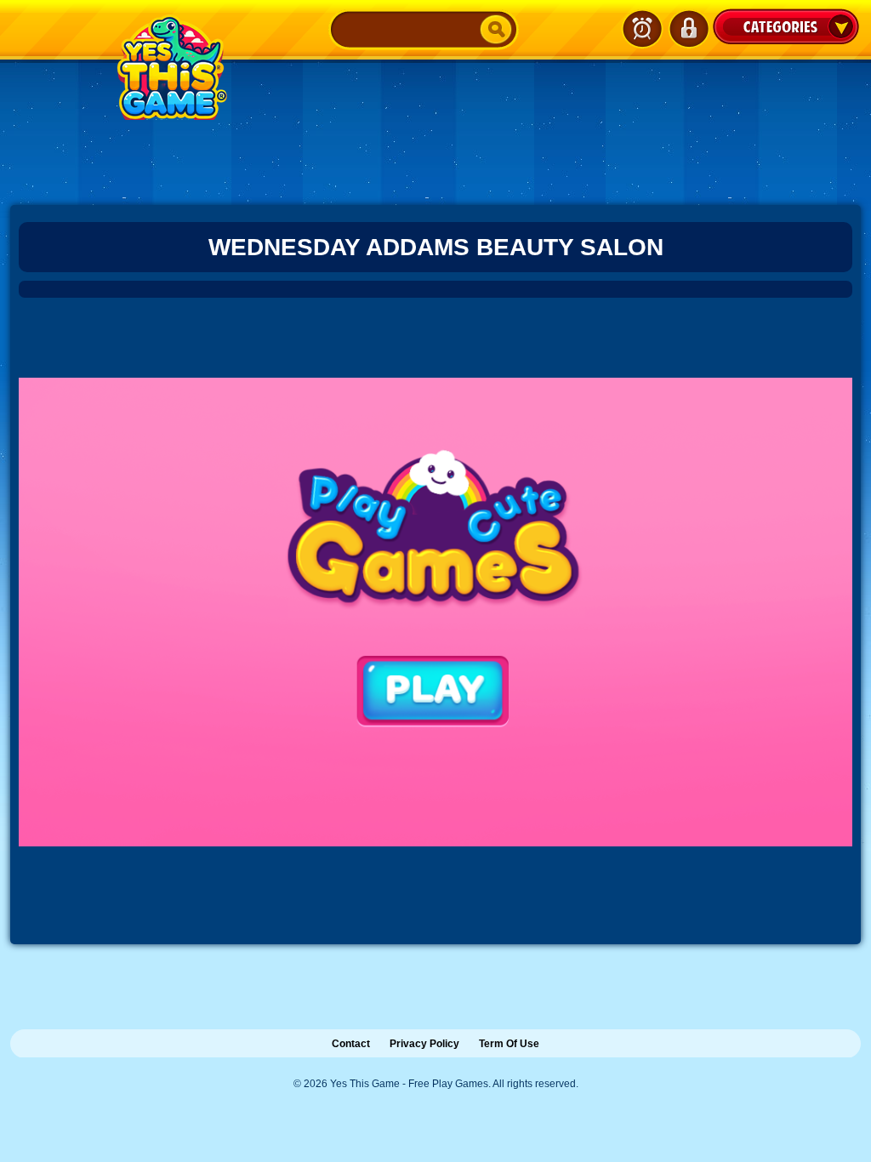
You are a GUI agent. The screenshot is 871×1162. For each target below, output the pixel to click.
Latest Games (642, 29)
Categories (786, 26)
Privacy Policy (424, 1044)
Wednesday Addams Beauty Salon (435, 247)
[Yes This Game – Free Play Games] (169, 67)
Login (688, 29)
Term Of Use (509, 1044)
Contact (351, 1044)
